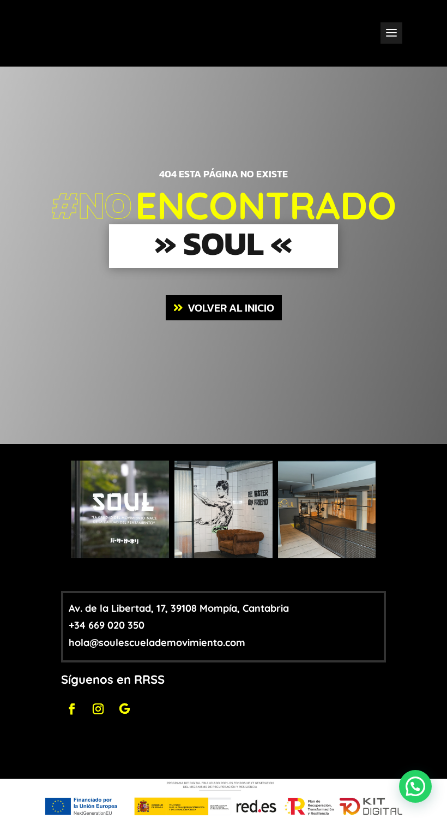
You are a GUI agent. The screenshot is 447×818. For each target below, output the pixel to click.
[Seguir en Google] (124, 709)
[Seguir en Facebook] (72, 709)
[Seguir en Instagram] (98, 709)
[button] (415, 786)
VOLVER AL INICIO (231, 308)
